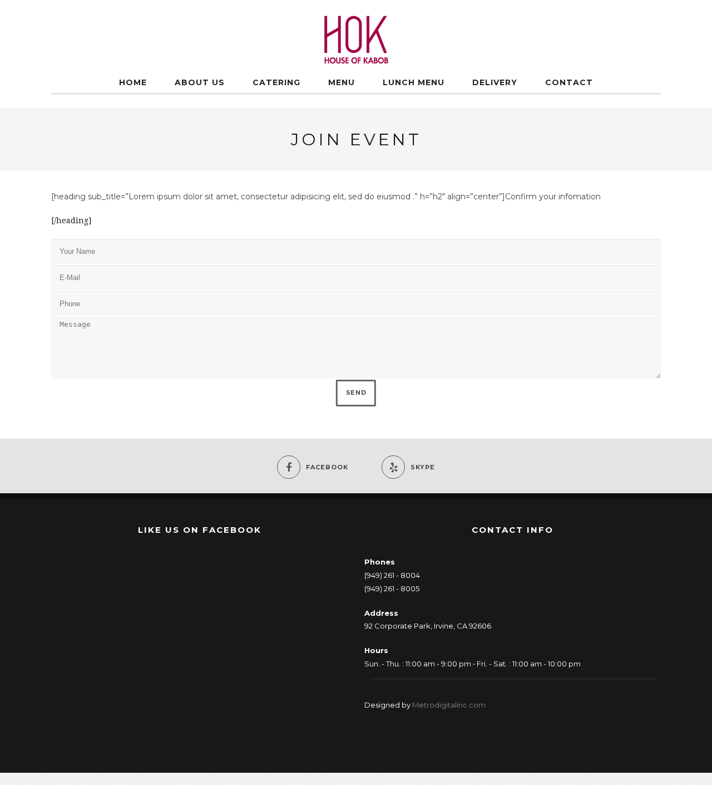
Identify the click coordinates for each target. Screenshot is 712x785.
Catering (276, 82)
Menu (341, 82)
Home (133, 82)
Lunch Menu (413, 82)
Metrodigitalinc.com (449, 704)
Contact (569, 82)
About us (200, 82)
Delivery (494, 82)
